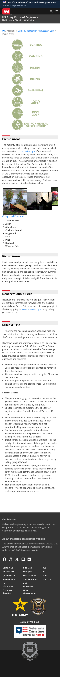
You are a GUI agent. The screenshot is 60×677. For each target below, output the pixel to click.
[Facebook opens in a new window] (4, 559)
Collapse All (8, 216)
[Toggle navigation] (55, 11)
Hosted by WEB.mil (29, 621)
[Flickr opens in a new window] (29, 559)
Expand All (19, 216)
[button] (14, 5)
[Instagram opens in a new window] (10, 559)
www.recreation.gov (31, 309)
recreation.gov (28, 151)
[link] (3, 220)
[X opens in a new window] (17, 559)
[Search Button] (50, 11)
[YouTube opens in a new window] (23, 559)
